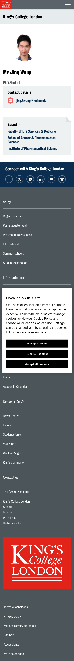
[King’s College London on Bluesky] (62, 179)
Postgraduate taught (31, 226)
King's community (29, 463)
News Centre (26, 416)
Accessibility (24, 644)
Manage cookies (27, 653)
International (26, 245)
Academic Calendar (30, 387)
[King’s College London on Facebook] (9, 179)
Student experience (30, 263)
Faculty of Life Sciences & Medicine (32, 131)
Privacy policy (25, 616)
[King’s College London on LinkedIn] (41, 179)
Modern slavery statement (33, 625)
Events (22, 426)
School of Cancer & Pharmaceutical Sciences (32, 139)
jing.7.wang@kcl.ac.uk (31, 100)
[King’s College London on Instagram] (30, 179)
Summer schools (28, 254)
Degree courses (28, 217)
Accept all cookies (37, 364)
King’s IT (23, 378)
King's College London (22, 17)
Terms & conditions (29, 607)
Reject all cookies (37, 353)
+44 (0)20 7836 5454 (16, 491)
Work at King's (27, 454)
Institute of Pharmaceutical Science (32, 148)
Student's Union (28, 435)
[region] (37, 330)
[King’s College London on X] (19, 179)
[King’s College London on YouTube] (51, 179)
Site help (22, 635)
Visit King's (24, 444)
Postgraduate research (32, 235)
